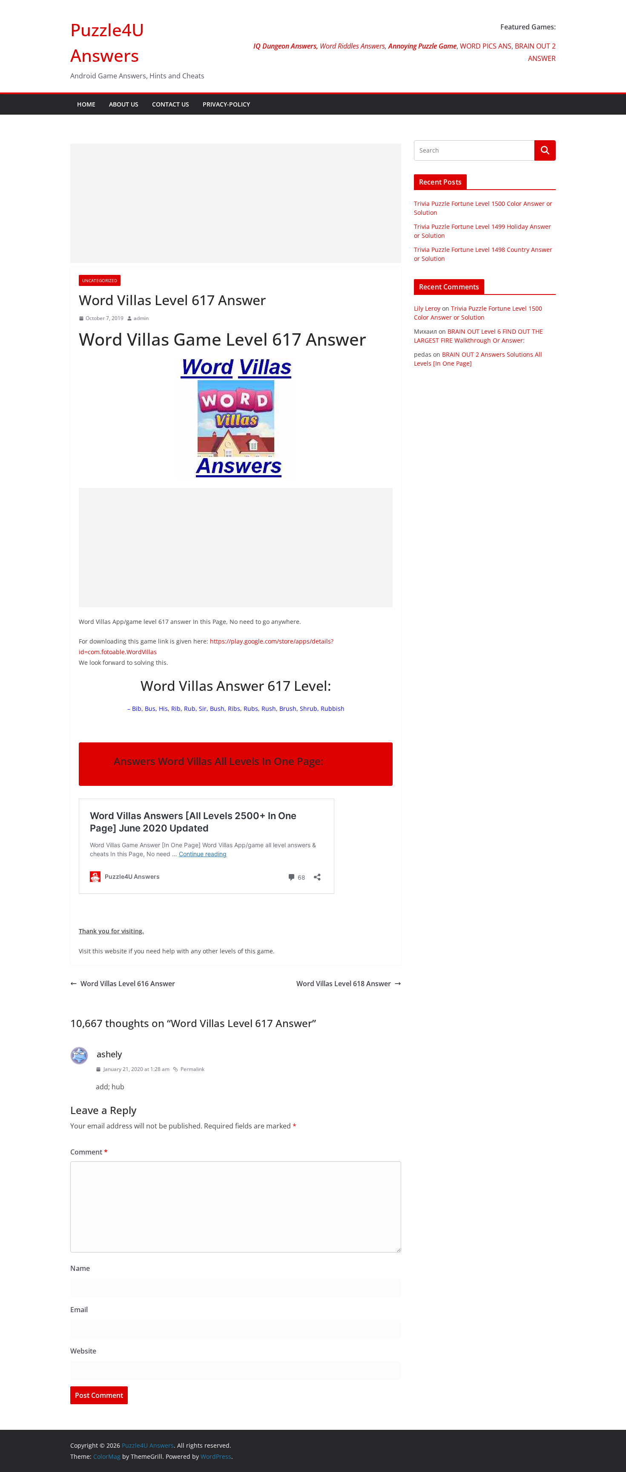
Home (86, 104)
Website (83, 1351)
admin (141, 318)
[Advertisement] (235, 203)
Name (80, 1268)
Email (79, 1309)
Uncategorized (99, 280)
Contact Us (170, 104)
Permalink (192, 1069)
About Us (123, 104)
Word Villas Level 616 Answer (127, 983)
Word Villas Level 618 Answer (343, 983)
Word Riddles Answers (351, 46)
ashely (109, 1054)
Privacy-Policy (226, 104)
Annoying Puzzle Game (422, 46)
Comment (89, 1152)
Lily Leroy (427, 308)
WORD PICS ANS (485, 46)
